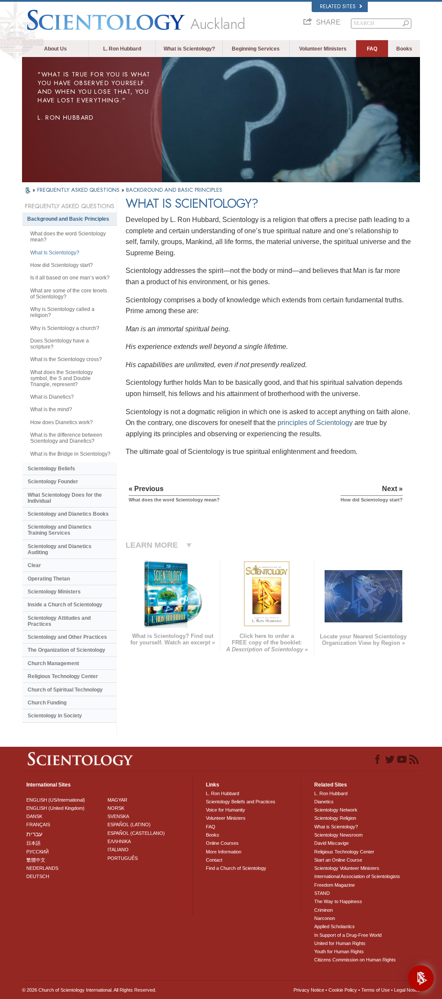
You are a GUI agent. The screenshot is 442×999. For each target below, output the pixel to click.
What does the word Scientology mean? (68, 237)
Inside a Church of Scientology (65, 605)
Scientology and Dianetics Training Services (60, 530)
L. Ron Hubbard (122, 49)
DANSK (34, 816)
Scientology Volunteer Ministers (346, 868)
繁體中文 (35, 860)
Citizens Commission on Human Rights (355, 959)
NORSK (115, 808)
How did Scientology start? (61, 265)
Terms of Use (375, 990)
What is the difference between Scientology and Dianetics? (66, 438)
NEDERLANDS (42, 868)
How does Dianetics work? (61, 422)
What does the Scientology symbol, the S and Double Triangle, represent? (61, 378)
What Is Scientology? (54, 253)
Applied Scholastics (334, 926)
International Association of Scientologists (357, 876)
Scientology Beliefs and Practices (240, 801)
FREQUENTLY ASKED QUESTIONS (79, 190)
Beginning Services (256, 49)
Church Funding (47, 703)
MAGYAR (117, 799)
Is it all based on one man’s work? (70, 278)
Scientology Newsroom (338, 834)
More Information (223, 851)
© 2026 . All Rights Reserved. (89, 990)
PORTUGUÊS (122, 858)
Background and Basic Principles (68, 219)
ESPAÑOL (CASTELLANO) (136, 833)
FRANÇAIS (38, 824)
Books (404, 49)
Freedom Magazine (334, 885)
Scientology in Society (55, 716)
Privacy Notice (309, 990)
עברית (34, 834)
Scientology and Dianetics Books (68, 514)
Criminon (323, 910)
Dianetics (324, 801)
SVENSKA (118, 816)
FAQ (372, 49)
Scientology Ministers (54, 592)
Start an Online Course (338, 860)
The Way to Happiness (338, 901)
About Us (55, 49)
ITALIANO (118, 849)
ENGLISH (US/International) (55, 799)
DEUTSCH (37, 876)
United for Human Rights (340, 943)
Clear (34, 565)
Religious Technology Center (63, 676)
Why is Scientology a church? (64, 328)
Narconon (324, 918)
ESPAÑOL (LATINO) (129, 824)
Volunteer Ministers (323, 49)
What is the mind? (51, 409)
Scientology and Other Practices (67, 637)
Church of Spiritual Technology (65, 690)
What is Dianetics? (52, 397)
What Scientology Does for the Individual (65, 498)
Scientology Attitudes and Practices (59, 621)
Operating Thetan (49, 579)
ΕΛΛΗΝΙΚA (119, 841)
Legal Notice (407, 990)
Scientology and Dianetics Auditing (60, 549)
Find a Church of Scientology (236, 868)
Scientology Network (335, 809)
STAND (322, 893)
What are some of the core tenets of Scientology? (68, 294)
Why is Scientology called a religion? (62, 312)
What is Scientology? (189, 49)
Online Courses (222, 843)
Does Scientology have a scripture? (59, 344)
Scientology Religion (335, 818)
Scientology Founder (53, 482)
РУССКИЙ (37, 851)
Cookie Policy (342, 990)
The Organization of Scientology (66, 650)
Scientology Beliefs (51, 469)
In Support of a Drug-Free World (348, 935)
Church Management (53, 663)
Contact (214, 860)
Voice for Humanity (225, 809)
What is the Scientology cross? (66, 359)
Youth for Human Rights (339, 951)
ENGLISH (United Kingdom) (55, 808)
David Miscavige (331, 843)
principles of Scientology (315, 422)
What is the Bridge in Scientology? (70, 454)
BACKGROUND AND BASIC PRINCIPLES (174, 190)
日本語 (33, 843)
